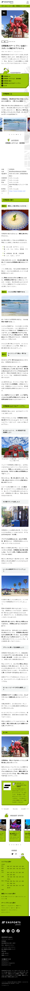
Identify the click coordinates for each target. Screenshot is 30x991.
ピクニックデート (6, 912)
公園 (12, 829)
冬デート (13, 907)
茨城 (8, 868)
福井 (20, 872)
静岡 (11, 874)
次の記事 (23, 808)
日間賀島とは (6, 76)
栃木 (11, 868)
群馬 (14, 868)
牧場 (6, 896)
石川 (17, 872)
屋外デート (4, 905)
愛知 (4, 13)
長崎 (14, 885)
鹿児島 (8, 887)
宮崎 (23, 885)
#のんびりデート (18, 51)
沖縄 (3, 889)
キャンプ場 (4, 898)
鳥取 (8, 881)
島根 (11, 881)
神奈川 (23, 868)
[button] (9, 134)
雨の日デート (5, 910)
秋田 (17, 866)
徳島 (23, 881)
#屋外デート (11, 51)
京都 (14, 876)
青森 (8, 866)
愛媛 (11, 883)
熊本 (17, 885)
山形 (20, 866)
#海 (6, 51)
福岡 (8, 885)
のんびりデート (11, 905)
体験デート (18, 905)
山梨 (11, 872)
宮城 (14, 866)
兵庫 (20, 876)
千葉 (17, 868)
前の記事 (6, 808)
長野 (23, 872)
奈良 (23, 876)
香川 (8, 883)
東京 (3, 870)
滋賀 (11, 876)
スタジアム (21, 896)
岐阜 (8, 874)
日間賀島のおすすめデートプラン (12, 83)
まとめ (5, 85)
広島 (17, 881)
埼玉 (20, 868)
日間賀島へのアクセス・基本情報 (12, 78)
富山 (14, 872)
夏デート (18, 907)
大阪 (17, 876)
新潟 (8, 872)
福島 (23, 866)
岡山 (14, 881)
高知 (14, 883)
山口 (20, 881)
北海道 (3, 864)
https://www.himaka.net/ (17, 191)
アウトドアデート (13, 910)
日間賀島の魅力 (7, 80)
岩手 (11, 866)
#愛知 (3, 51)
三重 (8, 876)
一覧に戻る (15, 808)
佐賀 (11, 885)
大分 (20, 885)
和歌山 (8, 879)
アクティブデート (6, 907)
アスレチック (11, 896)
